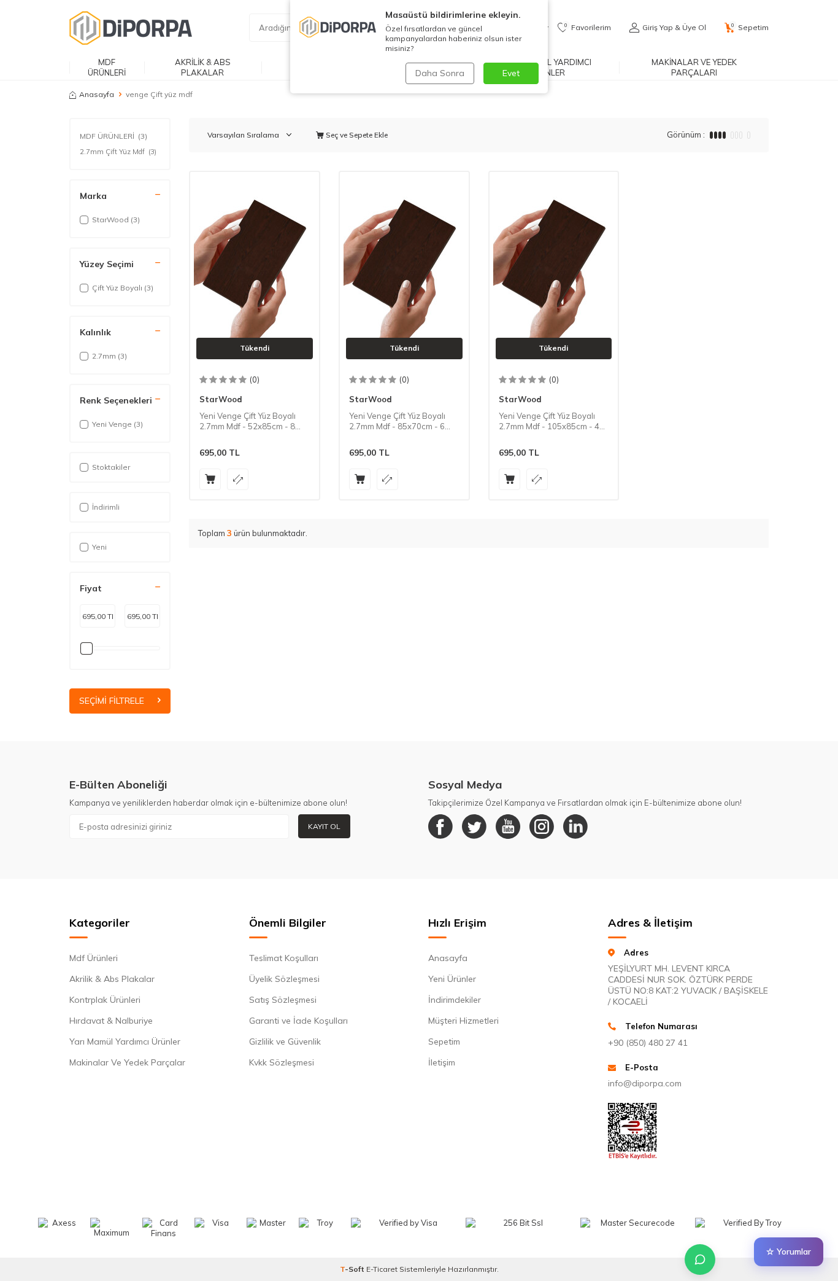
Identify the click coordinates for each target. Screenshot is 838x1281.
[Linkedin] (575, 826)
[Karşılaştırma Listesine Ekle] (237, 479)
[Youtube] (508, 826)
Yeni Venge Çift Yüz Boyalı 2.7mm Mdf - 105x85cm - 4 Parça (549, 421)
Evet (511, 73)
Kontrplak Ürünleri (104, 999)
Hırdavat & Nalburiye (111, 1020)
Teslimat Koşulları (283, 958)
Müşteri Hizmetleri (463, 1020)
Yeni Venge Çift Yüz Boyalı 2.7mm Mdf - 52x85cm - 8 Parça (247, 421)
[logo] (130, 27)
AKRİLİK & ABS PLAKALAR (203, 67)
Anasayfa (96, 94)
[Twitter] (474, 826)
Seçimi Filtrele (111, 701)
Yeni (99, 546)
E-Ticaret (382, 1269)
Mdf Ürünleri (93, 958)
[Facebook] (440, 826)
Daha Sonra (439, 73)
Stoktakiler (111, 467)
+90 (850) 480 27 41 (648, 1042)
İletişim (441, 1062)
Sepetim (444, 1041)
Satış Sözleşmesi (283, 999)
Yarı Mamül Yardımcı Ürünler (124, 1041)
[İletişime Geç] (700, 1259)
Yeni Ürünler (452, 978)
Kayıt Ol (324, 826)
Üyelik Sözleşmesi (284, 978)
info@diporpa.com (645, 1083)
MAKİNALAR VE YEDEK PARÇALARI (694, 67)
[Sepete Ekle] (210, 479)
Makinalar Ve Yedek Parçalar (127, 1062)
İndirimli (106, 507)
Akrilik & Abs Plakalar (112, 978)
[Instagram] (541, 826)
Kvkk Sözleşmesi (281, 1062)
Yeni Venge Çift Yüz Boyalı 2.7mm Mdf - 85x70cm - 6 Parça (397, 421)
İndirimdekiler (454, 999)
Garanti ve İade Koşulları (298, 1020)
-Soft (353, 1269)
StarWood (220, 399)
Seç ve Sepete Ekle (356, 134)
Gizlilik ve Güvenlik (285, 1041)
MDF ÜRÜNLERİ (107, 67)
